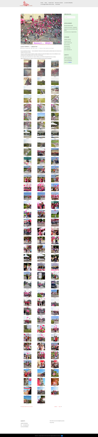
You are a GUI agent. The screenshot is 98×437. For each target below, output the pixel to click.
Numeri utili (51, 2)
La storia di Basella (68, 2)
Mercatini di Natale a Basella (68, 25)
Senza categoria (51, 48)
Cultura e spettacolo (46, 48)
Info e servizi (66, 44)
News (46, 2)
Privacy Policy (52, 422)
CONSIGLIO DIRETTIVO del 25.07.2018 (27, 406)
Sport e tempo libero (67, 49)
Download (57, 4)
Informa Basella (66, 46)
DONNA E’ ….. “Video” (57, 406)
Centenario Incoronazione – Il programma (70, 27)
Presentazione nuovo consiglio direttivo (70, 31)
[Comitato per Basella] (26, 3)
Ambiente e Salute (67, 39)
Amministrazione (66, 41)
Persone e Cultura (59, 2)
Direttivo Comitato (35, 48)
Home (42, 2)
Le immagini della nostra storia (47, 4)
